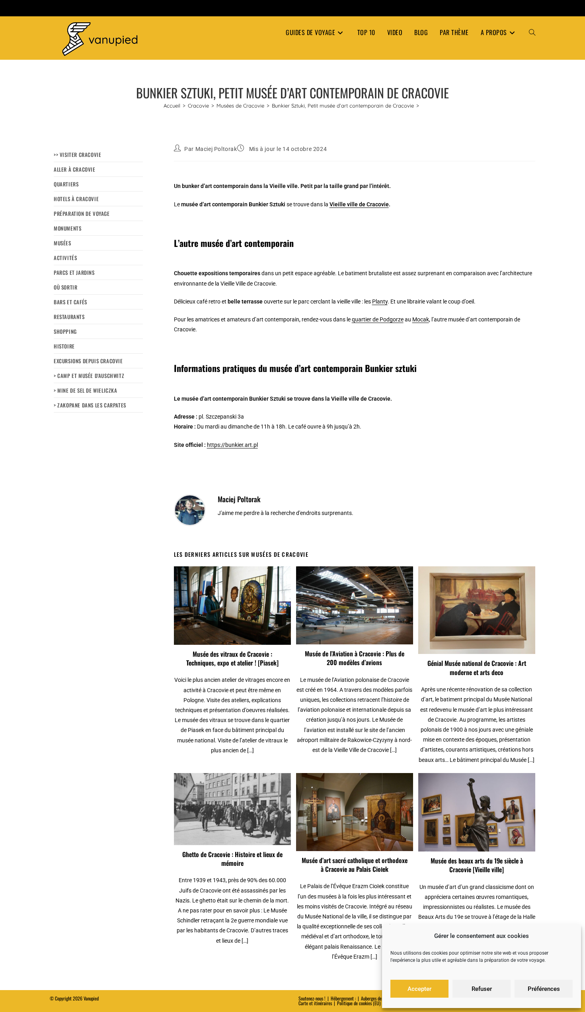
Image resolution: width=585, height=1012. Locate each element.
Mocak (420, 319)
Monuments (67, 228)
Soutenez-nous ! (312, 998)
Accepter (419, 988)
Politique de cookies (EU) (358, 1003)
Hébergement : (343, 998)
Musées (62, 243)
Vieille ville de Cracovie (359, 204)
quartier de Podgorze (378, 319)
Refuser (482, 988)
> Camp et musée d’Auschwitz (89, 376)
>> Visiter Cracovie (77, 155)
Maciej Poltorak (216, 149)
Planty (380, 301)
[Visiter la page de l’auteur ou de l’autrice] (190, 510)
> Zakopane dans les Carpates (90, 405)
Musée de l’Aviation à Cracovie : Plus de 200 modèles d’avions (354, 658)
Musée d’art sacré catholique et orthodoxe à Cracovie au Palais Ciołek (355, 865)
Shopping (65, 331)
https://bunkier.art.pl (232, 445)
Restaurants (69, 317)
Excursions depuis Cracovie (88, 361)
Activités (65, 258)
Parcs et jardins (74, 272)
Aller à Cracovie (75, 169)
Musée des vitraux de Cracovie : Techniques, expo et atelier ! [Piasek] (232, 658)
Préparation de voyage (82, 213)
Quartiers (66, 184)
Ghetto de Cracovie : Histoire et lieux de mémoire (232, 859)
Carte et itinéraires (315, 1003)
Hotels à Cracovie (76, 199)
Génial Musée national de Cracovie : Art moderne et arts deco (476, 668)
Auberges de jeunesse (379, 998)
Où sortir (65, 287)
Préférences (544, 988)
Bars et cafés (70, 302)
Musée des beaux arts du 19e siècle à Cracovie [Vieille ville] (477, 865)
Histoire (64, 346)
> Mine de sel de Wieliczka (85, 390)
